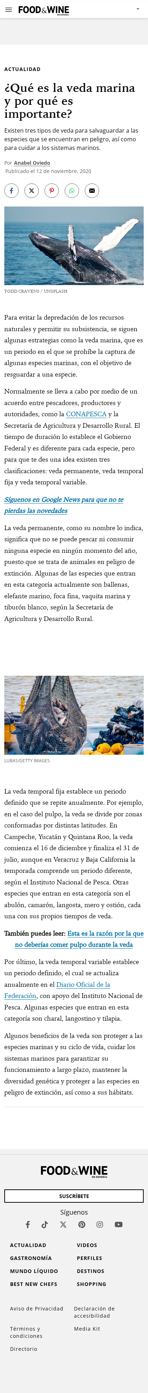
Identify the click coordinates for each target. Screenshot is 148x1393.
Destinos (91, 1271)
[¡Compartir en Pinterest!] (52, 190)
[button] (8, 9)
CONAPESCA (86, 414)
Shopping (91, 1284)
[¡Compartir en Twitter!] (31, 190)
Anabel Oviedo (32, 162)
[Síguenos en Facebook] (28, 1224)
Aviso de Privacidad (37, 1308)
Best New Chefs (33, 1284)
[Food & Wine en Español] (44, 9)
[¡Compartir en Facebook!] (11, 190)
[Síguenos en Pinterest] (81, 1224)
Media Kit (87, 1328)
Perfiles (89, 1258)
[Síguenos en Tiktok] (45, 1224)
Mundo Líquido (34, 1271)
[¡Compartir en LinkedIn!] (72, 190)
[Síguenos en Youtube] (119, 1224)
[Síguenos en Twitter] (63, 1224)
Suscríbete (74, 1196)
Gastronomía (31, 1258)
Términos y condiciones (26, 1332)
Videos (87, 1245)
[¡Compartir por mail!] (92, 190)
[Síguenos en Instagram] (100, 1224)
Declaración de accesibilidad (94, 1312)
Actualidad (22, 69)
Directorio (23, 1348)
